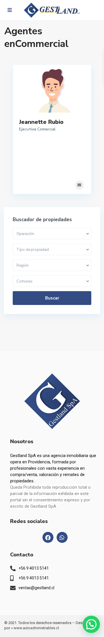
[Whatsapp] (62, 537)
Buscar (52, 298)
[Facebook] (47, 537)
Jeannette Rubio (41, 122)
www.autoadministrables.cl (36, 628)
